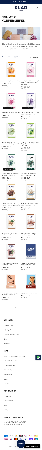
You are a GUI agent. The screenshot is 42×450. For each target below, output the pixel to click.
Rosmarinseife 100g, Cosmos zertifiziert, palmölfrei (10, 174)
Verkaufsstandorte (10, 361)
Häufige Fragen (9, 330)
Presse (6, 383)
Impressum (8, 396)
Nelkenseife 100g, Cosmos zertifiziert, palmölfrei (10, 263)
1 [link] (15, 308)
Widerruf (7, 410)
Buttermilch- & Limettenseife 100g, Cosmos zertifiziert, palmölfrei (30, 143)
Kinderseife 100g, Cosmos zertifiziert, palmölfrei (10, 293)
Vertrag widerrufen (32, 446)
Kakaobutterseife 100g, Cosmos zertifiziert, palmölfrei (11, 204)
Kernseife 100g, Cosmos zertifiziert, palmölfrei (28, 263)
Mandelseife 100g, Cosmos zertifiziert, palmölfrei (10, 234)
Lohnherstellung (10, 365)
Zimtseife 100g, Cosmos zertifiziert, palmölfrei (28, 234)
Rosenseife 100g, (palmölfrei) (11, 112)
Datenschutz (8, 401)
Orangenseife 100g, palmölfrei (11, 81)
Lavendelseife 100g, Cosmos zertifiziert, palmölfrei (30, 113)
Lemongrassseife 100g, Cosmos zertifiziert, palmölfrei (11, 143)
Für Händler (8, 370)
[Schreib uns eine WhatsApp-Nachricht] (38, 357)
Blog (5, 339)
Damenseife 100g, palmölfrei (30, 293)
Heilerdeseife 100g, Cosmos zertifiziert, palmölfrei (30, 204)
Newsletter (8, 374)
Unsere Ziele (8, 325)
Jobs (6, 379)
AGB (5, 405)
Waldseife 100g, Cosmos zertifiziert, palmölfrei (28, 174)
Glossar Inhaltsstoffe (11, 334)
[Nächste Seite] (26, 307)
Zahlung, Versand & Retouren (14, 356)
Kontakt (7, 343)
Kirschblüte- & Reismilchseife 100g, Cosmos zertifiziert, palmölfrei (30, 82)
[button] (4, 8)
